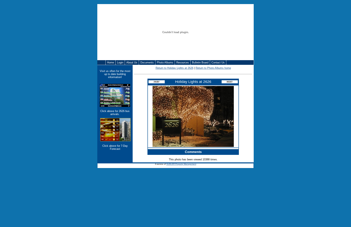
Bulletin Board (200, 62)
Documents (147, 62)
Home (110, 62)
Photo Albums (165, 62)
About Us (131, 62)
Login (120, 62)
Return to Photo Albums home (213, 68)
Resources (182, 62)
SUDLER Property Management (181, 164)
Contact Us (218, 62)
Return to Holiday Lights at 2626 (174, 68)
